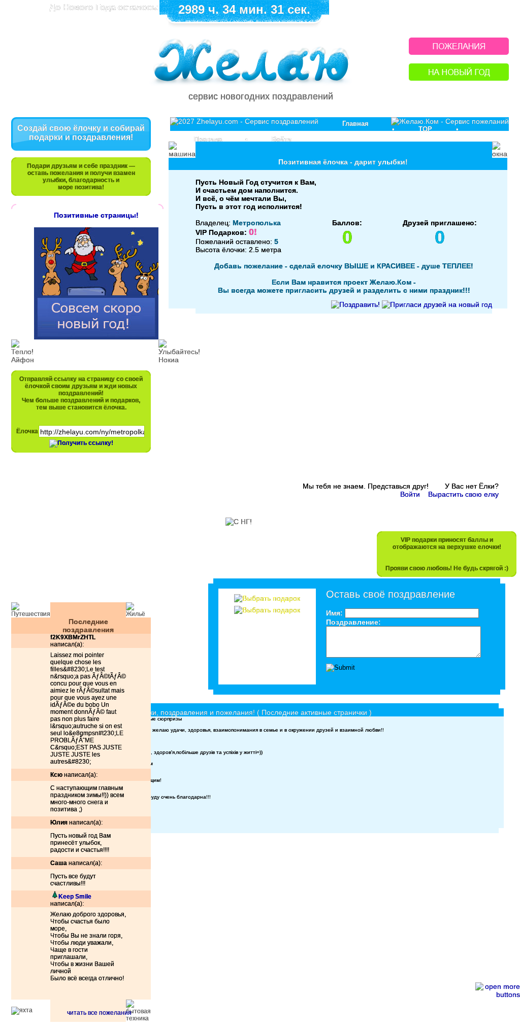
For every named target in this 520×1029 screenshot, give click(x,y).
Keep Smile (74, 896)
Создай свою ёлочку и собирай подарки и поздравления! (81, 133)
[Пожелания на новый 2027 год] (459, 52)
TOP (425, 129)
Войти (281, 139)
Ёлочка (27, 431)
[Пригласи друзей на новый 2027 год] (437, 304)
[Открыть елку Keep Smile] (54, 896)
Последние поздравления (88, 626)
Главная (355, 123)
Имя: (334, 613)
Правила (208, 139)
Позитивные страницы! (96, 215)
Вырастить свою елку (463, 494)
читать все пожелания (99, 1012)
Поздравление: (353, 622)
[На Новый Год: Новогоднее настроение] (459, 78)
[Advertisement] (76, 532)
